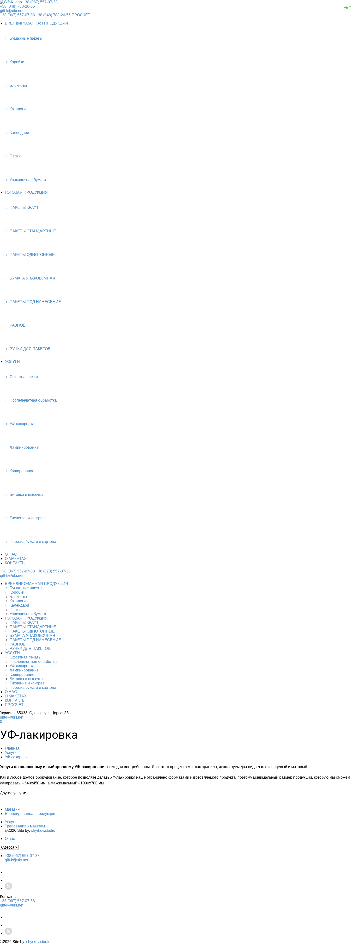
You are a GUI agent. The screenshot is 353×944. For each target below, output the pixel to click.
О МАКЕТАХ (16, 559)
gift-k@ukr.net (11, 11)
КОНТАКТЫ (15, 563)
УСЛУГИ (12, 362)
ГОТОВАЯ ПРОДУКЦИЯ (26, 192)
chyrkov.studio (43, 830)
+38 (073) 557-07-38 (53, 571)
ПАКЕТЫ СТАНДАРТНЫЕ (33, 627)
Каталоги (18, 601)
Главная (12, 748)
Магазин (12, 809)
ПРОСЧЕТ (81, 15)
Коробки (17, 592)
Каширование (22, 674)
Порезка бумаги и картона (33, 687)
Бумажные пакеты (26, 588)
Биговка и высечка (26, 679)
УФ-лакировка (22, 666)
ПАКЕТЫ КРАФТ (24, 623)
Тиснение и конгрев (27, 683)
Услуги (11, 753)
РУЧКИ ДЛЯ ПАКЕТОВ (30, 648)
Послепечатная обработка (33, 661)
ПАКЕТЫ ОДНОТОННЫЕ (32, 631)
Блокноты (18, 597)
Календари (19, 605)
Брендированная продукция (30, 814)
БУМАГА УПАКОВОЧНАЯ (32, 635)
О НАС (11, 554)
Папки (15, 610)
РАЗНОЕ (17, 644)
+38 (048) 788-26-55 (17, 6)
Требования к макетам (25, 826)
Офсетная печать (25, 657)
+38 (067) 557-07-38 (40, 2)
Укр (347, 8)
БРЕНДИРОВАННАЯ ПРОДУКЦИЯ (36, 23)
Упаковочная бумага (28, 614)
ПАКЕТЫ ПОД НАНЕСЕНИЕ (35, 640)
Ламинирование (24, 670)
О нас (10, 839)
